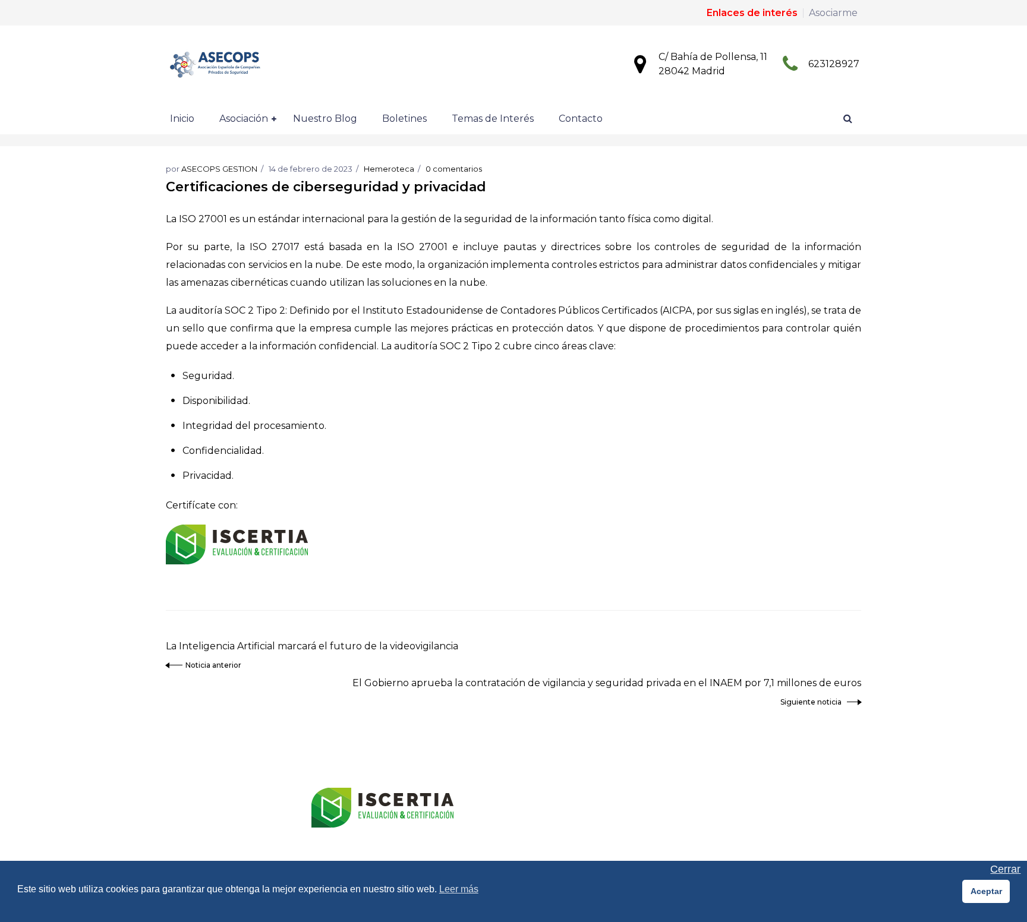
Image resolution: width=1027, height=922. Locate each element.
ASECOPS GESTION (219, 168)
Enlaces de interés (752, 12)
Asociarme (833, 12)
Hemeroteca (389, 168)
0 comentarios (454, 168)
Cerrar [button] (1005, 869)
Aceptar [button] (986, 891)
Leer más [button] (458, 889)
